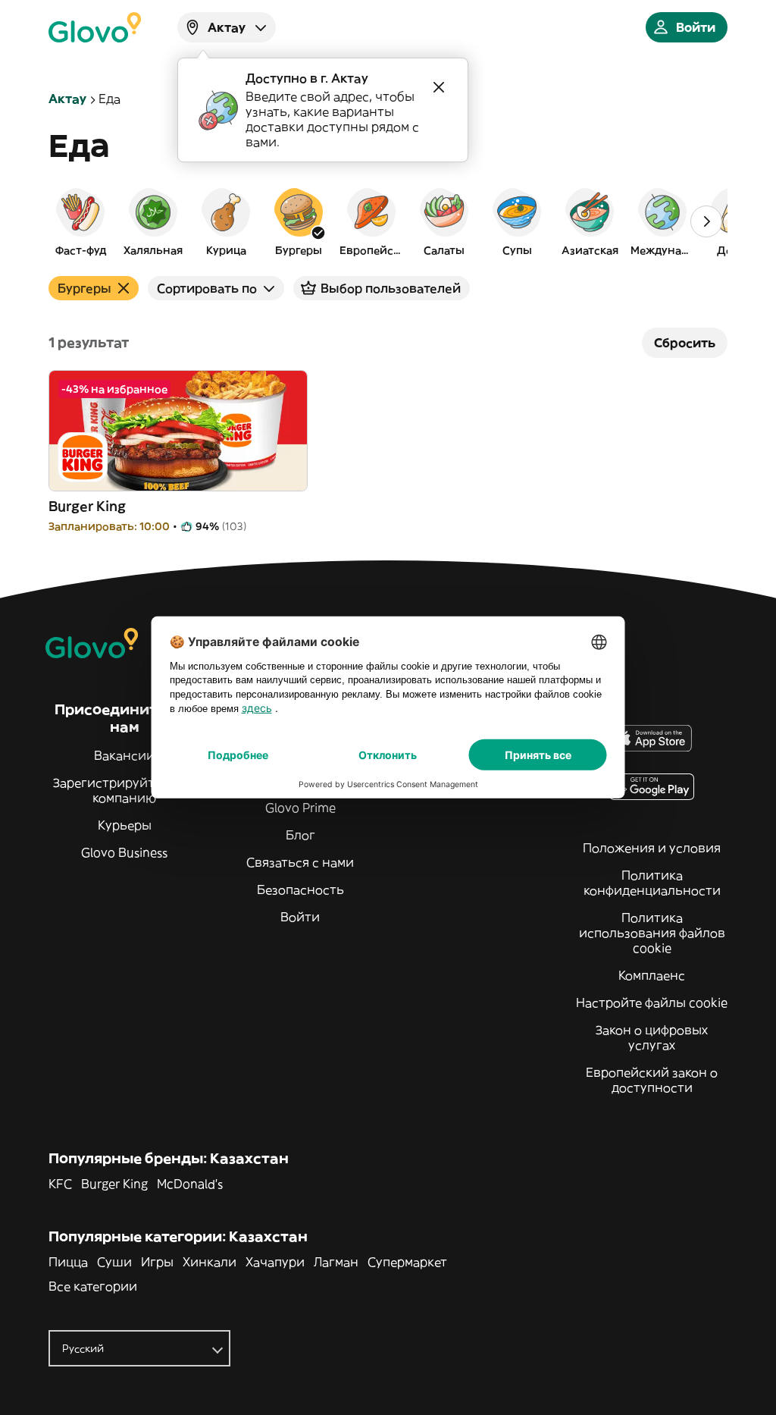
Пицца (68, 1261)
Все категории (92, 1286)
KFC (60, 1183)
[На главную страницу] (94, 27)
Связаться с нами (300, 862)
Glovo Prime (300, 807)
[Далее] (706, 221)
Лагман (336, 1261)
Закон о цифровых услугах (652, 1037)
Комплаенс (651, 975)
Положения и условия (652, 847)
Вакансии (124, 755)
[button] (80, 221)
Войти (300, 916)
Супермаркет (407, 1261)
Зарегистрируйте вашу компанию (124, 790)
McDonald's (190, 1183)
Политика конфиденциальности (652, 883)
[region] (388, 221)
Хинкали (209, 1261)
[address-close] (439, 87)
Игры (157, 1261)
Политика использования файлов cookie (652, 932)
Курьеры (125, 825)
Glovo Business (124, 852)
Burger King (114, 1183)
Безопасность (300, 889)
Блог (300, 834)
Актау (67, 98)
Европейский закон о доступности (652, 1080)
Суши (114, 1261)
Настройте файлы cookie (652, 1002)
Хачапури (275, 1261)
